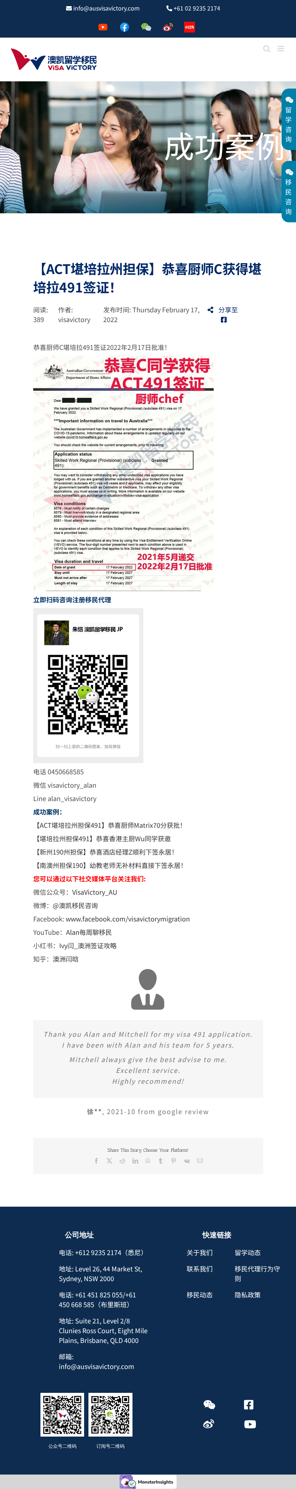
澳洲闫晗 (66, 958)
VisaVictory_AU (94, 892)
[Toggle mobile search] (266, 48)
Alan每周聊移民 (89, 932)
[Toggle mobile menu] (281, 48)
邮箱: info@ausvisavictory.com (96, 1361)
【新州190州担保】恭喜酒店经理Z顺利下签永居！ (105, 851)
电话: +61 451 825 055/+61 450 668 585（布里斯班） (97, 1299)
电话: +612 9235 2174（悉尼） (103, 1252)
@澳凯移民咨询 (75, 905)
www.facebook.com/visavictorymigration (128, 918)
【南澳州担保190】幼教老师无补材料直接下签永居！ (110, 865)
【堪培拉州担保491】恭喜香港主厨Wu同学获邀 (102, 838)
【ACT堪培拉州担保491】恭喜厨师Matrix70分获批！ (109, 825)
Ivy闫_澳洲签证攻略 (88, 945)
